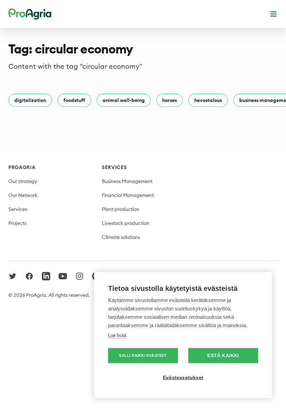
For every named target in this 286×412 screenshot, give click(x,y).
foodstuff (74, 100)
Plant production (120, 209)
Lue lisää (117, 335)
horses (169, 100)
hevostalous (208, 100)
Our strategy (22, 181)
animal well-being (124, 100)
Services (17, 209)
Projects (17, 223)
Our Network (23, 195)
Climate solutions (121, 237)
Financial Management (128, 195)
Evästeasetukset (183, 377)
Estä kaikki (223, 355)
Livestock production (125, 223)
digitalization (30, 100)
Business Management (127, 181)
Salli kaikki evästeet (143, 355)
